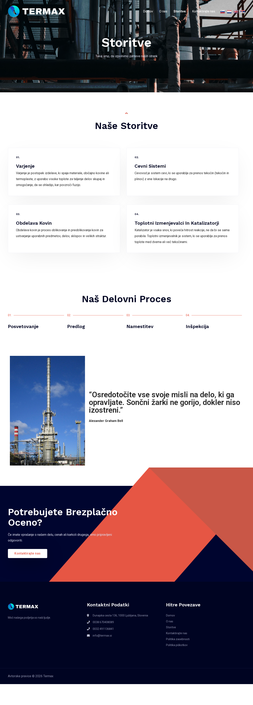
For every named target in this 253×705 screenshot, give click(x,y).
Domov (148, 11)
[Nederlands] (228, 11)
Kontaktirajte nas (203, 11)
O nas (163, 11)
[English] (235, 11)
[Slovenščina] (221, 11)
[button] (27, 553)
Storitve (180, 11)
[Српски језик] (241, 11)
